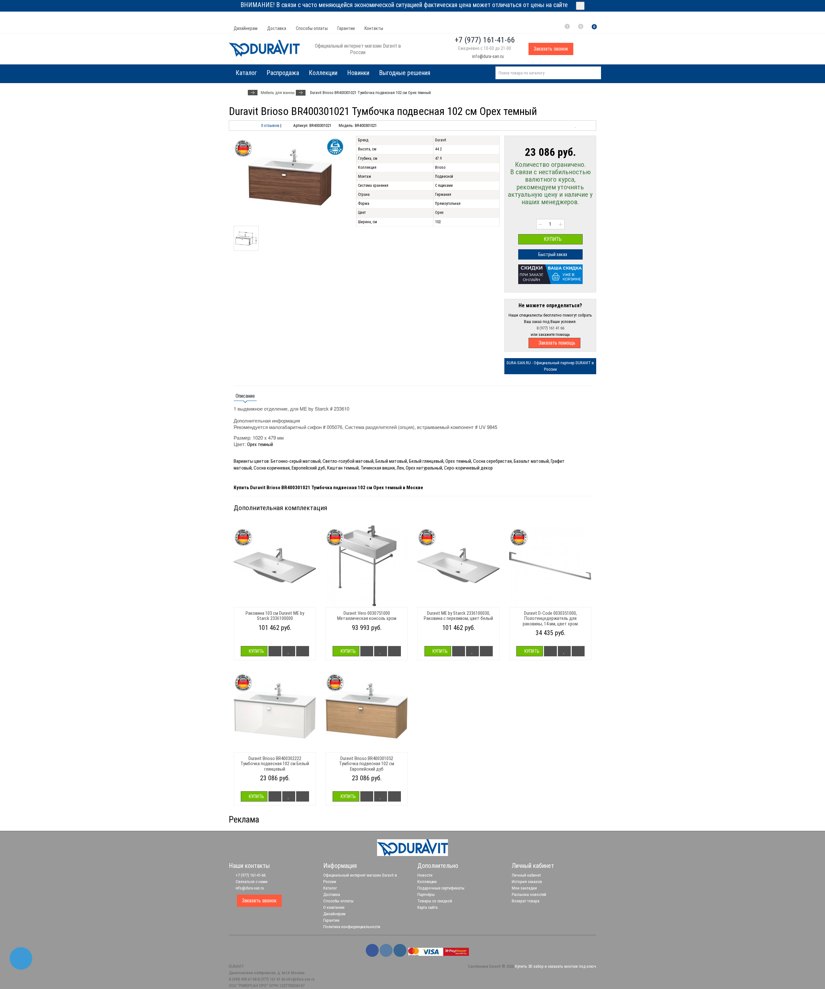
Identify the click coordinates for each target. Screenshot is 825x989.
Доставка (276, 28)
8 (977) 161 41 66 (550, 328)
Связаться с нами (251, 881)
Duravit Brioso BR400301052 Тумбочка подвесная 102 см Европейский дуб (366, 764)
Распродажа (283, 73)
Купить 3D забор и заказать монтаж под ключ (555, 966)
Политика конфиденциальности (351, 926)
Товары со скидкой (434, 901)
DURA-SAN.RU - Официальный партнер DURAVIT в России (550, 366)
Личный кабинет (526, 875)
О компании (334, 907)
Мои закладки (524, 888)
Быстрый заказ (552, 254)
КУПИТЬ (552, 239)
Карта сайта (427, 907)
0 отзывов (270, 125)
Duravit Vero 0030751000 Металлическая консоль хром (366, 616)
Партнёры (426, 894)
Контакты (373, 28)
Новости (424, 875)
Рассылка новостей (529, 894)
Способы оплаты (312, 28)
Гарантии (346, 28)
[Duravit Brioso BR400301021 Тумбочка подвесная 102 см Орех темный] (290, 177)
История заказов (527, 881)
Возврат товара (525, 901)
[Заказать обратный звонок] (21, 958)
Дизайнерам (245, 28)
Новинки (358, 73)
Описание (245, 396)
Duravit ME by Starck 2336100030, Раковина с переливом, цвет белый (458, 616)
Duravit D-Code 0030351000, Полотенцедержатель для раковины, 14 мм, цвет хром (550, 618)
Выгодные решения (404, 73)
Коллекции (323, 73)
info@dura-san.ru (487, 56)
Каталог (330, 888)
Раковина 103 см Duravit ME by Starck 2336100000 (275, 616)
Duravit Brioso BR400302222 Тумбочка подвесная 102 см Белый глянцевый (274, 764)
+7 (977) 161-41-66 (250, 875)
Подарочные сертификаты (440, 888)
